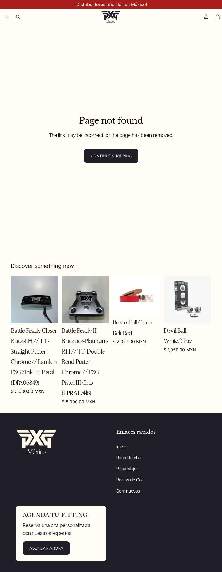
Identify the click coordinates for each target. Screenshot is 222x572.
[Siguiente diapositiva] (52, 300)
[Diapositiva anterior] (17, 300)
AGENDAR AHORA (46, 548)
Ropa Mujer (127, 468)
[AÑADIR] (50, 315)
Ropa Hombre (129, 457)
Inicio (121, 446)
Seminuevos (128, 491)
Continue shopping (111, 155)
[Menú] (6, 17)
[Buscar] (18, 17)
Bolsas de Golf (130, 480)
